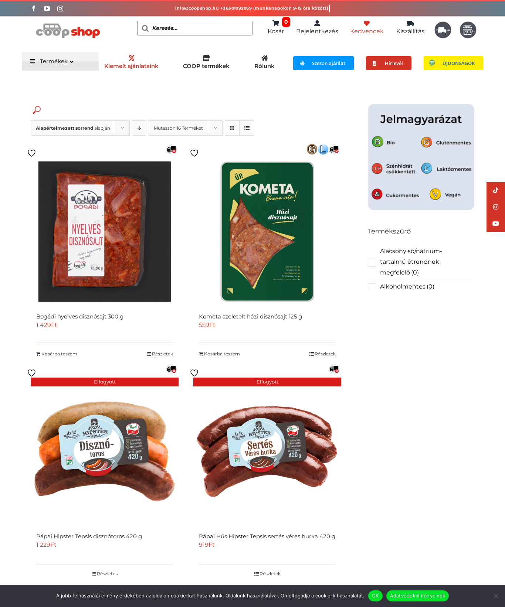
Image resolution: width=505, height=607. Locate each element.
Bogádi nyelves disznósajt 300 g (79, 316)
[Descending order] (139, 128)
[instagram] (60, 8)
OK (375, 596)
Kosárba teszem (59, 354)
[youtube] (47, 8)
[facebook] (34, 8)
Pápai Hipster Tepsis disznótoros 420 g (89, 536)
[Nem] (495, 596)
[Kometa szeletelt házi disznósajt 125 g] (267, 232)
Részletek (162, 354)
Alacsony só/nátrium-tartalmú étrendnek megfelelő (411, 262)
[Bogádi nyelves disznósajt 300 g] (105, 232)
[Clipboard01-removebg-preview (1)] (68, 19)
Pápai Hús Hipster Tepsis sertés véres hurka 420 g (267, 536)
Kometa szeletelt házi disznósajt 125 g (250, 316)
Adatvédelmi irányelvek (417, 596)
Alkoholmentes (407, 286)
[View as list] (247, 128)
